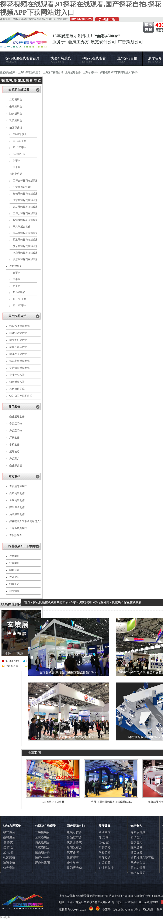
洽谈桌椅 (9, 862)
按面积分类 (15, 127)
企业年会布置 (17, 374)
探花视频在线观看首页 (22, 59)
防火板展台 (15, 113)
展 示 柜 (8, 852)
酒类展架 (136, 852)
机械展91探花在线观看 (25, 193)
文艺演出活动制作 (19, 367)
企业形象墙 (15, 465)
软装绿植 (9, 857)
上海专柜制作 (90, 72)
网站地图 (147, 909)
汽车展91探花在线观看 (25, 200)
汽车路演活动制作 (19, 325)
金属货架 (136, 842)
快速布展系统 (61, 59)
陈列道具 (136, 847)
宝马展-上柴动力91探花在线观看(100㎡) (68, 737)
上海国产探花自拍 (53, 72)
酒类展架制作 (17, 514)
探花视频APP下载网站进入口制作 (119, 72)
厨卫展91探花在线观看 (25, 239)
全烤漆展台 (15, 106)
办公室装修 (15, 430)
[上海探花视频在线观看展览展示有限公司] (23, 45)
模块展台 (9, 832)
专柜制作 (14, 476)
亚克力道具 (138, 867)
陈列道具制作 (17, 507)
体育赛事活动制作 (19, 360)
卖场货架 (136, 837)
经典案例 (14, 563)
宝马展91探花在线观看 (25, 233)
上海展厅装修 (73, 72)
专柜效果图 (15, 535)
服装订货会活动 (18, 332)
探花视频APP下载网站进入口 (142, 860)
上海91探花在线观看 (29, 72)
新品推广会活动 (18, 339)
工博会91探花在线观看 (25, 180)
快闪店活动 (74, 867)
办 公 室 (104, 842)
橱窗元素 (14, 570)
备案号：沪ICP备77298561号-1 (121, 909)
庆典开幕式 (74, 842)
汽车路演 (73, 852)
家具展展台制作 (22, 226)
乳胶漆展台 (15, 120)
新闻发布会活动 (18, 353)
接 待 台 (8, 847)
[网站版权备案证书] (80, 20)
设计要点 (14, 577)
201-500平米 (19, 140)
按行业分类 (15, 173)
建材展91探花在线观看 (25, 206)
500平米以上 (20, 134)
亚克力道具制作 (18, 528)
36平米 (16, 167)
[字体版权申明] (106, 20)
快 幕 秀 (8, 842)
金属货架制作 (17, 500)
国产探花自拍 (127, 59)
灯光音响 (9, 867)
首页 (27, 602)
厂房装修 (14, 437)
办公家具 (14, 458)
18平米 (16, 272)
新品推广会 (74, 837)
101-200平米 (19, 147)
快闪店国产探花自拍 (20, 395)
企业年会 (73, 862)
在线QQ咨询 (11, 666)
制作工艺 (14, 584)
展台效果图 (15, 265)
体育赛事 (73, 857)
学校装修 (14, 444)
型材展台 (9, 837)
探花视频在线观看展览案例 (51, 602)
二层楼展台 (15, 99)
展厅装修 (14, 406)
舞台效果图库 (17, 388)
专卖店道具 (138, 832)
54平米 (16, 160)
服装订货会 (74, 832)
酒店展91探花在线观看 (25, 252)
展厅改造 (14, 451)
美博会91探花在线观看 (25, 213)
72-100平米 (19, 154)
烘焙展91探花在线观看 (25, 259)
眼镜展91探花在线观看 (25, 219)
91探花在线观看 (94, 59)
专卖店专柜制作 (18, 486)
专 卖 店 (104, 837)
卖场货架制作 (17, 493)
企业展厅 (105, 832)
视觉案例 (14, 556)
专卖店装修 (15, 423)
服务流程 (14, 590)
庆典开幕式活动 (18, 346)
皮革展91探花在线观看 (25, 246)
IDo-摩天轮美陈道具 (53, 801)
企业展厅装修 (17, 416)
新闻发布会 (74, 847)
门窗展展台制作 (22, 187)
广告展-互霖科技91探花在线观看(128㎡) (111, 801)
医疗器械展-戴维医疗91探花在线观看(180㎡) (68, 672)
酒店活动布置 (17, 381)
